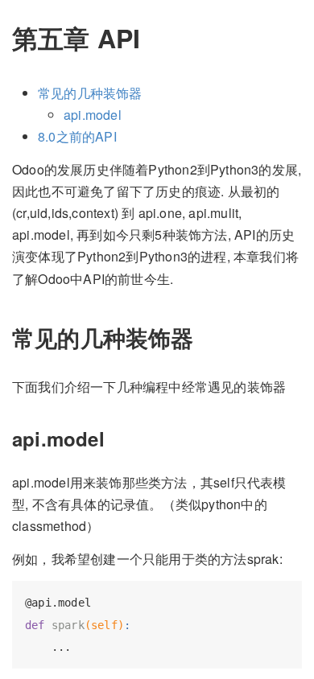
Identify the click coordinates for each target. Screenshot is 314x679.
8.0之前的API (77, 136)
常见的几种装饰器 (90, 93)
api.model (93, 114)
